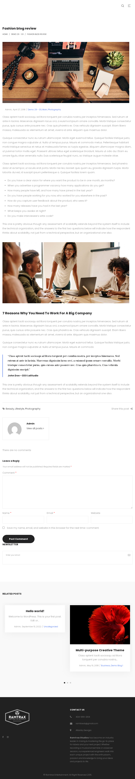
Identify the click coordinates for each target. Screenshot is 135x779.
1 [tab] (64, 682)
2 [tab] (67, 682)
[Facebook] (3, 737)
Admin (7, 109)
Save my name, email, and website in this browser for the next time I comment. (53, 528)
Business (105, 665)
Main (44, 109)
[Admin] (15, 429)
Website (95, 513)
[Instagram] (8, 737)
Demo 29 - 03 (17, 34)
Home (5, 34)
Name (6, 513)
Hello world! (35, 611)
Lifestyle (19, 408)
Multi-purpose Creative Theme (100, 650)
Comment (9, 472)
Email (51, 513)
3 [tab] (70, 682)
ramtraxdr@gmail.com (87, 723)
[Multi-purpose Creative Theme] (100, 624)
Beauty (10, 408)
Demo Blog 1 (117, 665)
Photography (54, 109)
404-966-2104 (83, 716)
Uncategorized (51, 626)
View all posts (35, 428)
